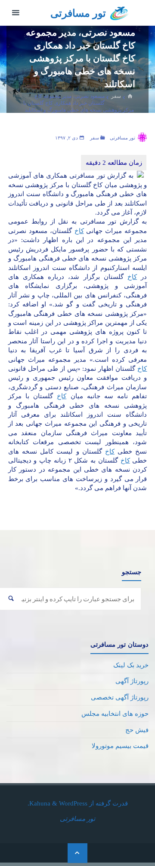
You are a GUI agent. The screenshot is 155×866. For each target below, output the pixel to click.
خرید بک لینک (131, 665)
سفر (116, 96)
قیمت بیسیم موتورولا (120, 745)
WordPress (73, 803)
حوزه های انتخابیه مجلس (115, 713)
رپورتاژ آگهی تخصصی (120, 697)
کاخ (79, 230)
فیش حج (137, 729)
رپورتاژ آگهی (132, 680)
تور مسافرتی (78, 13)
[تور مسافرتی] (119, 12)
